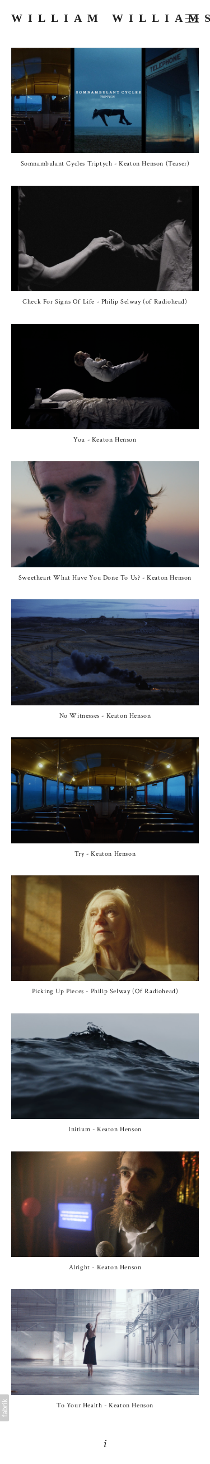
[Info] (105, 1444)
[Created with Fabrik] (4, 1407)
